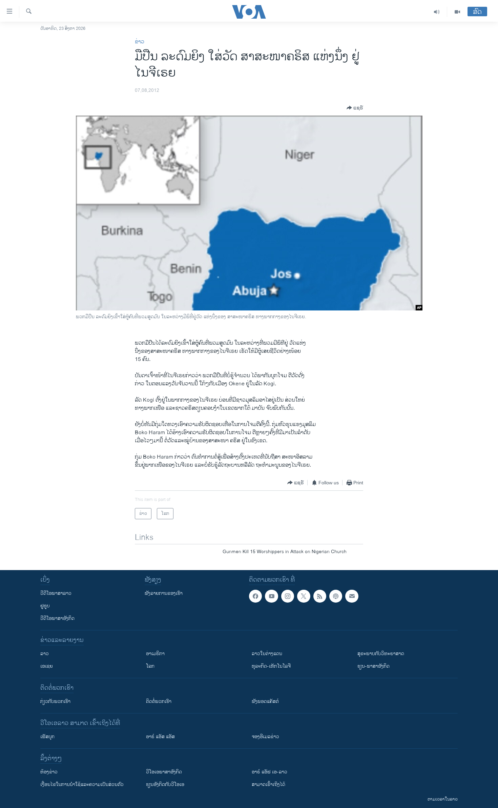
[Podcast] (335, 596)
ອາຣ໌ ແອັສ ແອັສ (160, 736)
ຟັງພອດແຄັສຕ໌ (265, 701)
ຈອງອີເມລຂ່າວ (265, 736)
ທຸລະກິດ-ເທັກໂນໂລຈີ (271, 666)
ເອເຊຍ (46, 666)
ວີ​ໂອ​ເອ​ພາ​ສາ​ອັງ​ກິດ (164, 771)
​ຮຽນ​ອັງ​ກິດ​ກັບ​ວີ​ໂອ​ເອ (165, 784)
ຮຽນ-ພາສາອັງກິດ (373, 666)
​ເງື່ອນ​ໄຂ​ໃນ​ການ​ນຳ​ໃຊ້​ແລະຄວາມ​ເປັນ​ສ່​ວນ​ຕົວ (82, 784)
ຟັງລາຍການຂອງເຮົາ (164, 593)
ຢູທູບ (45, 605)
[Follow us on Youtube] (271, 596)
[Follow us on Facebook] (255, 596)
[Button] (355, 108)
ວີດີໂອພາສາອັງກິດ (57, 618)
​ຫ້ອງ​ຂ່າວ (49, 771)
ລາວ (44, 653)
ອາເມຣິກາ (155, 653)
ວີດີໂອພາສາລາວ (55, 593)
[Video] (457, 12)
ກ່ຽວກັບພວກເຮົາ (55, 701)
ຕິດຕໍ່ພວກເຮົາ (158, 701)
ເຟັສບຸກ (47, 736)
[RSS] (319, 596)
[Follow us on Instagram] (287, 596)
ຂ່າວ (139, 41)
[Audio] (437, 12)
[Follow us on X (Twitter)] (303, 596)
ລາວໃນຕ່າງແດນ (267, 653)
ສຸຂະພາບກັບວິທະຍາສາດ (380, 653)
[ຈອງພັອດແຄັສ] (351, 596)
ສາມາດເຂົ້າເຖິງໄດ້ (268, 784)
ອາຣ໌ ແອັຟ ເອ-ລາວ (269, 771)
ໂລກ (150, 666)
